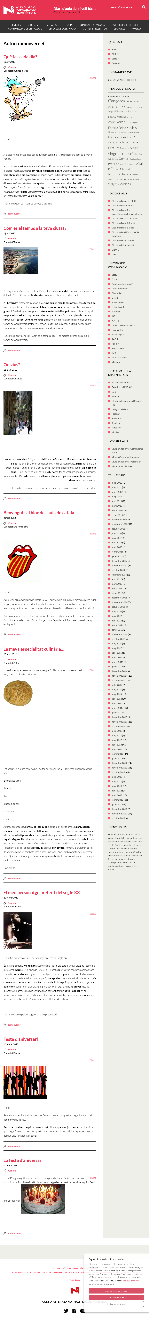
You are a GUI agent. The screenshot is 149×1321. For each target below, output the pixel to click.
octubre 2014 (118, 680)
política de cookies (132, 1280)
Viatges (112, 184)
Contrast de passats (92, 24)
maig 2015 (117, 648)
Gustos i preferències (125, 24)
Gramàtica (114, 132)
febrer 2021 (117, 492)
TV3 (114, 353)
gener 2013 (117, 758)
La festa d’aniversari (23, 1160)
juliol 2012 (117, 776)
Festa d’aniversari (20, 1039)
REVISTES (16, 24)
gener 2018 (117, 556)
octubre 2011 (118, 818)
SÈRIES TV (33, 24)
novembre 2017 (119, 565)
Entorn (127, 123)
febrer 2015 (117, 662)
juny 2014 (117, 689)
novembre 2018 (119, 524)
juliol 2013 (117, 730)
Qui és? (17, 906)
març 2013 (117, 749)
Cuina (16, 663)
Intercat (116, 396)
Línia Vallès (117, 330)
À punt (115, 279)
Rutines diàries (20, 70)
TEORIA (68, 24)
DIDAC (115, 249)
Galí (114, 391)
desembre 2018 (119, 519)
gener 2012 (117, 804)
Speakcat (116, 423)
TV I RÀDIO (51, 24)
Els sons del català (121, 382)
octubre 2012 (118, 772)
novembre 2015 (119, 634)
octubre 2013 (118, 726)
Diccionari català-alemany (125, 218)
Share (93, 77)
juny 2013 (117, 735)
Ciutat (112, 107)
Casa (127, 101)
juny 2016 (117, 611)
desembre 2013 (119, 717)
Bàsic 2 (115, 54)
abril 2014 (117, 698)
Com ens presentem (95, 28)
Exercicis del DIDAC (122, 387)
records (116, 169)
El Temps (116, 311)
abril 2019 (117, 501)
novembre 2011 (119, 813)
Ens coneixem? (20, 526)
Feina (122, 128)
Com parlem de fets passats (25, 28)
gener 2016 (117, 629)
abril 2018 (117, 542)
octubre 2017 (118, 570)
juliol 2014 (117, 685)
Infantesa (121, 137)
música (123, 149)
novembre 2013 (119, 721)
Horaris (112, 137)
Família (113, 128)
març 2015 (117, 657)
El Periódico (118, 302)
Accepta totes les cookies (116, 1291)
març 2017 (117, 583)
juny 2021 (117, 487)
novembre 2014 (119, 675)
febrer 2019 (117, 510)
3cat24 (115, 274)
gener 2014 (117, 712)
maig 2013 (117, 740)
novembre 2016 (119, 602)
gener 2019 (117, 515)
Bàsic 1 (115, 49)
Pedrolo (112, 163)
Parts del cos (135, 159)
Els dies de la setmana (62, 28)
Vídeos (126, 184)
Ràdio (134, 174)
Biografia (126, 96)
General (12, 67)
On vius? (11, 364)
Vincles (115, 432)
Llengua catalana (120, 409)
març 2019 (117, 505)
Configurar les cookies (116, 1304)
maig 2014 (117, 694)
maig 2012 (117, 786)
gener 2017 (117, 593)
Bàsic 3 (115, 58)
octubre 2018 (118, 528)
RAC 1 (115, 339)
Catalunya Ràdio (120, 288)
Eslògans (134, 122)
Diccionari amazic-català (124, 201)
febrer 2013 (117, 753)
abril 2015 (117, 652)
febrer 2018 (117, 551)
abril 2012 (117, 790)
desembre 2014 (119, 671)
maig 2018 (117, 538)
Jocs (128, 137)
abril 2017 (117, 579)
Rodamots (117, 418)
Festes (16, 1053)
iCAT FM (116, 320)
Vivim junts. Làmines (122, 466)
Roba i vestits (125, 169)
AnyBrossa (111, 96)
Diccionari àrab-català (123, 205)
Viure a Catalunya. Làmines (125, 457)
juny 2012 (117, 781)
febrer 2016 (117, 625)
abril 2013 (117, 744)
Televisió (117, 179)
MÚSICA (136, 28)
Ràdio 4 (115, 343)
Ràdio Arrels (118, 348)
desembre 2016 (119, 597)
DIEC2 (115, 254)
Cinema (135, 101)
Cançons (116, 100)
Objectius (113, 158)
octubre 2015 (118, 639)
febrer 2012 (117, 799)
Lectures (114, 148)
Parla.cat (116, 413)
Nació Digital (118, 334)
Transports (134, 179)
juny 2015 (117, 643)
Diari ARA (117, 293)
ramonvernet (14, 213)
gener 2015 (117, 666)
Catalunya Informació (122, 284)
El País (115, 297)
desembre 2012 (119, 763)
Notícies (138, 154)
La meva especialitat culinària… (33, 649)
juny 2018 (117, 533)
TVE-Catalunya (119, 357)
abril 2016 (117, 620)
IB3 (113, 316)
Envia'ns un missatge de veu (122, 79)
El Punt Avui (118, 307)
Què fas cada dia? (20, 56)
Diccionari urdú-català (123, 240)
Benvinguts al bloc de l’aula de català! (39, 512)
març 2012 (117, 795)
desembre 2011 (119, 809)
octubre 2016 (118, 606)
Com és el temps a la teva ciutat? (34, 228)
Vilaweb (116, 362)
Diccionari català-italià (123, 227)
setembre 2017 (119, 574)
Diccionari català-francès (124, 223)
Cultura (128, 108)
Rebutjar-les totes (116, 1297)
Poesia (120, 163)
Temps (16, 242)
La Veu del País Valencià (123, 325)
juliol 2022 (117, 482)
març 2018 (117, 547)
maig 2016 (117, 616)
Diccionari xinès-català (123, 245)
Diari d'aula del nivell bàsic (74, 8)
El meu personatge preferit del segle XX (41, 892)
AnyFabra (119, 96)
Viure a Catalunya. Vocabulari (126, 461)
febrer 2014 (117, 708)
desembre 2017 (119, 560)
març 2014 (117, 703)
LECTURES (119, 28)
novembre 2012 (119, 767)
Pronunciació (131, 164)
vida (119, 184)
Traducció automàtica (121, 7)
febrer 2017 (117, 588)
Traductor (116, 427)
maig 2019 (117, 496)
